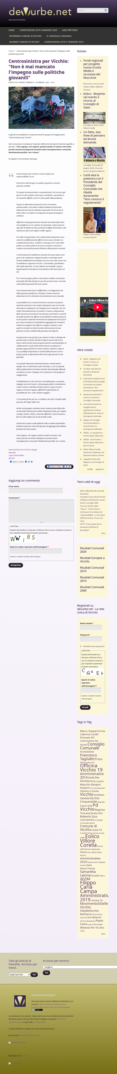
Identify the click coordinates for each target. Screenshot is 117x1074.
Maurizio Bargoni (90, 784)
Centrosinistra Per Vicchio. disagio (23, 449)
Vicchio (86, 794)
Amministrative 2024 (90, 860)
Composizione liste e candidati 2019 (63, 41)
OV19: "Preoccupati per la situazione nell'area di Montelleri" (90, 527)
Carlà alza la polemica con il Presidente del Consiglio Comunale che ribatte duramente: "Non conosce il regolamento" (93, 188)
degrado (12, 452)
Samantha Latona (88, 873)
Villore (102, 875)
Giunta (83, 917)
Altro (103, 934)
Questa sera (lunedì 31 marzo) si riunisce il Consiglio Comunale (92, 397)
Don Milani (92, 852)
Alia (103, 731)
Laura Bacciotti (98, 788)
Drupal (24, 1055)
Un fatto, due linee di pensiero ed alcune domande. (94, 137)
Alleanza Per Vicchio (92, 927)
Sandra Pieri (96, 813)
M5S (100, 759)
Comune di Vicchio (88, 828)
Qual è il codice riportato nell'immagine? (29, 547)
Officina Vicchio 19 (91, 767)
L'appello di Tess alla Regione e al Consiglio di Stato (93, 462)
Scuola (95, 875)
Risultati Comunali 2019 (92, 569)
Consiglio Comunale (92, 746)
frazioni (84, 787)
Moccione (87, 83)
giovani (12, 458)
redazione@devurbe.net (29, 1035)
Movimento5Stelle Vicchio (94, 905)
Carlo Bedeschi (93, 917)
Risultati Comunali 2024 (92, 549)
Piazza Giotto (96, 914)
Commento (14, 498)
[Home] (41, 12)
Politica (83, 852)
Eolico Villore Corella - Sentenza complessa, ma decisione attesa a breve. (93, 452)
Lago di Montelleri (16, 455)
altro (103, 533)
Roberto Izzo (88, 816)
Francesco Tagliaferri (88, 757)
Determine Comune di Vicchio (25, 36)
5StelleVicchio (89, 911)
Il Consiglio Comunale (59, 36)
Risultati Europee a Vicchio (92, 559)
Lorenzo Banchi (89, 237)
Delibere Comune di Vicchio (24, 41)
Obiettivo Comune (89, 791)
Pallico (92, 86)
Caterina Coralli (89, 734)
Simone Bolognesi (87, 921)
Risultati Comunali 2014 (92, 579)
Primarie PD (87, 737)
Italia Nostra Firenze (87, 867)
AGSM (85, 878)
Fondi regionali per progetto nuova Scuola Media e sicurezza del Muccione (93, 69)
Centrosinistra (87, 819)
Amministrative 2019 (95, 897)
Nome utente (87, 623)
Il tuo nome (14, 486)
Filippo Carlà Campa (91, 234)
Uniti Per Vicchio (90, 779)
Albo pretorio (70, 30)
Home (12, 30)
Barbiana (85, 914)
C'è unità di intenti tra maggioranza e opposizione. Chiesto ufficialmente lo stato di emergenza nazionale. (93, 410)
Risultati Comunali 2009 (92, 588)
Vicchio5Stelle (87, 751)
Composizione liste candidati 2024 (38, 30)
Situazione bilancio (97, 171)
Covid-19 (96, 830)
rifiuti (82, 931)
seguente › (99, 469)
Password (85, 635)
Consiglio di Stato (90, 125)
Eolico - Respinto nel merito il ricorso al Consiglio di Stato (94, 100)
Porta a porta (97, 781)
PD (90, 788)
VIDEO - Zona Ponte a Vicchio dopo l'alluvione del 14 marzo (93, 442)
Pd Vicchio (89, 807)
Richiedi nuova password (93, 646)
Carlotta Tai (97, 900)
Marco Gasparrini (90, 731)
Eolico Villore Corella (89, 840)
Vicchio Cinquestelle (89, 799)
